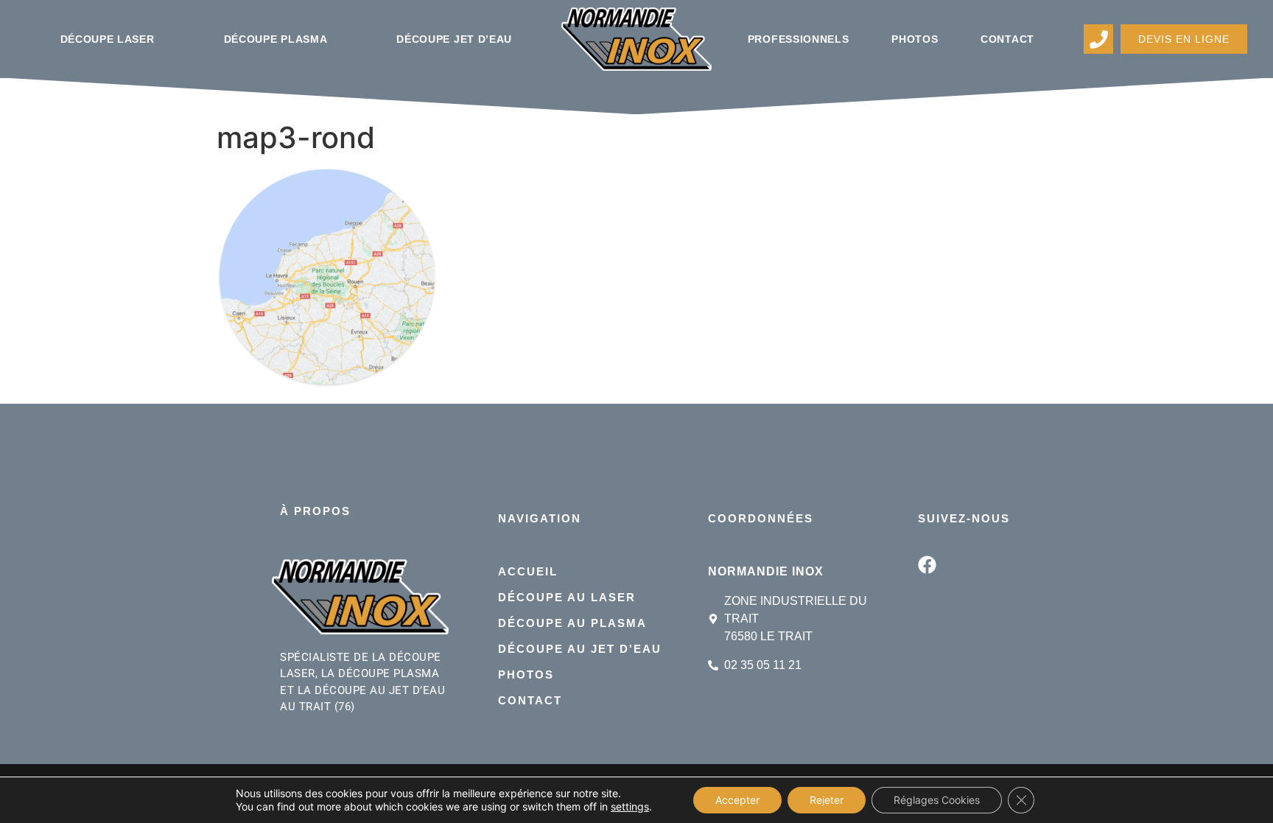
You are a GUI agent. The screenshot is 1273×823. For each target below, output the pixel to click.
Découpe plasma (276, 39)
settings (630, 806)
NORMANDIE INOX (766, 571)
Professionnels (798, 39)
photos (526, 674)
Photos (914, 39)
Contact (1007, 39)
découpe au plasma (572, 623)
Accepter (737, 800)
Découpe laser (107, 39)
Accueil (528, 571)
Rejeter (827, 800)
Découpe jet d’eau (454, 39)
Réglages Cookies (937, 800)
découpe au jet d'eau (580, 648)
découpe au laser (567, 597)
